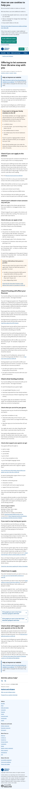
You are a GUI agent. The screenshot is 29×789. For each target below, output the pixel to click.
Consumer (3, 710)
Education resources (5, 728)
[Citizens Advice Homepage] (5, 49)
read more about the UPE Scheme (9, 323)
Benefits (3, 53)
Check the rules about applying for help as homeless (14, 566)
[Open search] (26, 49)
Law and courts (4, 716)
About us (3, 735)
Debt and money (15, 53)
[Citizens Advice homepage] (5, 769)
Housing (3, 712)
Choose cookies (5, 44)
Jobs (2, 754)
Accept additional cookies (9, 38)
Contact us (3, 737)
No (5, 681)
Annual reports (4, 742)
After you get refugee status (8, 692)
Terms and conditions (6, 762)
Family (2, 714)
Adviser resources (5, 726)
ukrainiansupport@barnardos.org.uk (13, 514)
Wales (15, 73)
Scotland (11, 73)
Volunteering (4, 752)
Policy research (4, 750)
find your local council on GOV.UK (13, 175)
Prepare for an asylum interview (9, 695)
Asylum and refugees (7, 56)
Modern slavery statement (7, 748)
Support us (3, 739)
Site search (3, 730)
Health (2, 720)
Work (8, 53)
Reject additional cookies (9, 42)
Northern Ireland (5, 73)
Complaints (3, 744)
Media (2, 746)
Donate (21, 49)
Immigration (4, 718)
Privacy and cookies (5, 764)
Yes (2, 681)
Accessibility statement (6, 760)
